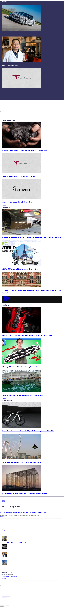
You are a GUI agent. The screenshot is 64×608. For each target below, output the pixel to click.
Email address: (4, 574)
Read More (2, 516)
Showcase (4, 398)
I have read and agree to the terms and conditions (11, 576)
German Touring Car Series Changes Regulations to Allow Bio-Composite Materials (32, 237)
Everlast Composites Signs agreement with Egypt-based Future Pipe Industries (23, 512)
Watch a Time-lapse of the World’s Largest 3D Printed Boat (23, 395)
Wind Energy (6, 299)
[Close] (1, 605)
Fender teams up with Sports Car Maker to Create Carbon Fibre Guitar (27, 335)
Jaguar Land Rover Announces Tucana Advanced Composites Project (14, 550)
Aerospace (6, 296)
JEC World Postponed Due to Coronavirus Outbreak (20, 269)
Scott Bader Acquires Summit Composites (17, 202)
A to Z (3, 502)
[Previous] (1, 606)
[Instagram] (2, 97)
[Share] (3, 605)
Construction (6, 298)
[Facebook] (2, 95)
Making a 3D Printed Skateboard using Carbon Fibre (20, 367)
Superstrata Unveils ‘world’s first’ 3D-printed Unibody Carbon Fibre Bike (28, 431)
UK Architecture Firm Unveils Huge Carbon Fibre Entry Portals (24, 493)
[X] (2, 96)
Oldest (3, 500)
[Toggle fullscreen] (5, 605)
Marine (5, 300)
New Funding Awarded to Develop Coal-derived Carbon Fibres (24, 150)
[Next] (3, 606)
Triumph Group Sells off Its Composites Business (19, 176)
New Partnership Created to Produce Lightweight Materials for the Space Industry (17, 542)
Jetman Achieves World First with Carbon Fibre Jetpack (22, 462)
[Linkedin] (2, 98)
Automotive (6, 297)
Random (3, 501)
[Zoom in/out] (8, 605)
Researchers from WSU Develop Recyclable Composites (10, 65)
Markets (4, 205)
